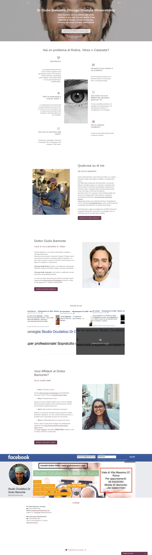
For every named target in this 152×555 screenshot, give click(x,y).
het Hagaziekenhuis (95, 203)
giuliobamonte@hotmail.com (40, 510)
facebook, (44, 429)
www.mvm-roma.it (32, 522)
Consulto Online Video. (59, 395)
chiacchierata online (50, 425)
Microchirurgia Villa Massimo (52, 280)
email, (38, 429)
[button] (76, 97)
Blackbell (80, 550)
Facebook (37, 512)
